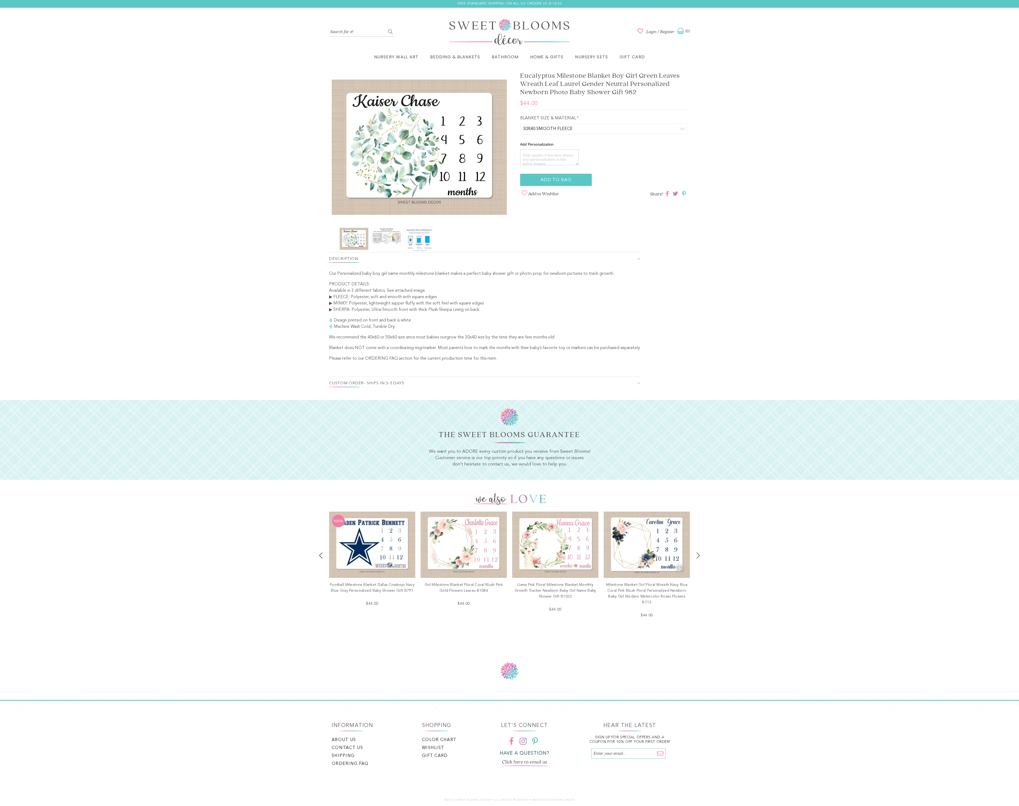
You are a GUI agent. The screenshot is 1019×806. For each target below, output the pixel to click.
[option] (419, 148)
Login (651, 31)
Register (667, 31)
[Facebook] (512, 741)
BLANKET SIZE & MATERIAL (549, 118)
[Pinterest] (535, 741)
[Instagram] (523, 741)
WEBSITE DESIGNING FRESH (553, 800)
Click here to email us (524, 762)
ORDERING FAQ (381, 358)
